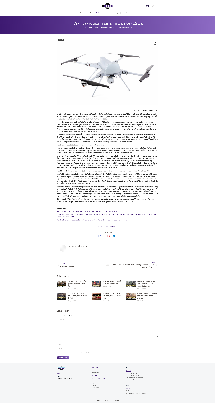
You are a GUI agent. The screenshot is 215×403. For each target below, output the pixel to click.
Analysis (61, 39)
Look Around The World (98, 372)
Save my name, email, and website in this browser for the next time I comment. (80, 353)
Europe (94, 385)
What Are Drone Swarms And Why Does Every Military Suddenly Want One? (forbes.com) (87, 211)
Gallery (128, 385)
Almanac (128, 367)
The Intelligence (132, 391)
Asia (93, 383)
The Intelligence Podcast (132, 373)
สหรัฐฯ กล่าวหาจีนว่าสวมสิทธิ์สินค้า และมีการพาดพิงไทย (112, 283)
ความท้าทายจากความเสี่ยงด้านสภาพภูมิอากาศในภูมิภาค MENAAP (147, 296)
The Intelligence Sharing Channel (137, 393)
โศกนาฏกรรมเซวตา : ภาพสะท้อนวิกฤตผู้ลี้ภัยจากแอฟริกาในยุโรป (77, 296)
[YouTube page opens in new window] (150, 6)
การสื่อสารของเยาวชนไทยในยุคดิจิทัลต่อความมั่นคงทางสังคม (77, 284)
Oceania (94, 389)
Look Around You (96, 370)
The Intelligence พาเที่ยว (132, 382)
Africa (93, 381)
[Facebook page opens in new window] (147, 6)
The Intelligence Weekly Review (134, 377)
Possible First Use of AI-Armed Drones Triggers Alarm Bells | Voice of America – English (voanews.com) (92, 220)
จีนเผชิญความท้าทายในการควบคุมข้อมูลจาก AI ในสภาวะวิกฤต (112, 296)
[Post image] (61, 284)
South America (96, 392)
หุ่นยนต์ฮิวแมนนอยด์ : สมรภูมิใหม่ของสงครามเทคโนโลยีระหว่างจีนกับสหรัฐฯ (146, 284)
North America (96, 387)
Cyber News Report (131, 380)
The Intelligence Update (132, 375)
